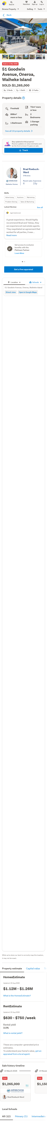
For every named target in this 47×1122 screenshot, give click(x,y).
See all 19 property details (17, 131)
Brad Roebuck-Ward (15, 1097)
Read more (11, 235)
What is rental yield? (12, 1033)
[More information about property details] (23, 97)
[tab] (14, 282)
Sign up (34, 4)
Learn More (19, 253)
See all (40, 207)
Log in (41, 4)
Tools (40, 9)
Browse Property (9, 9)
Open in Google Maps (28, 292)
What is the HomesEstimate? (17, 995)
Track (25, 150)
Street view (11, 292)
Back (8, 15)
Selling (30, 9)
